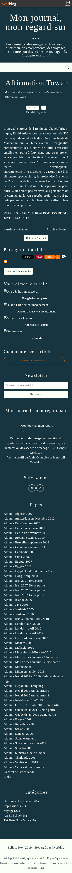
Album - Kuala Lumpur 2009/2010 (26, 619)
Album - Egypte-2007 (18, 561)
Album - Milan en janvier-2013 (24, 671)
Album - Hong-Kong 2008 (21, 576)
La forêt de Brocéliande (19, 772)
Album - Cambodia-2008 (20, 552)
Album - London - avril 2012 (22, 628)
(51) (15, 806)
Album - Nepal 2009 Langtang (23, 686)
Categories (52, 92)
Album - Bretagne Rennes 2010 (24, 537)
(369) (21, 801)
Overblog (58, 847)
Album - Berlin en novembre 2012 (26, 533)
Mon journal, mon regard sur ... (36, 26)
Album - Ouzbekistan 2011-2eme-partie (30, 710)
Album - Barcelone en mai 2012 (24, 528)
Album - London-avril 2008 (22, 623)
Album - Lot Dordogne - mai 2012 (26, 638)
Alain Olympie (38, 457)
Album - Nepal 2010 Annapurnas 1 (26, 690)
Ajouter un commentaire (34, 360)
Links (7, 776)
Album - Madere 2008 (18, 643)
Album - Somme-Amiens (20, 738)
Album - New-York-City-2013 (23, 700)
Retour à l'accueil (36, 238)
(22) (12, 810)
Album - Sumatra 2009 (18, 748)
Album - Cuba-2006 (17, 557)
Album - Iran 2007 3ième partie (24, 590)
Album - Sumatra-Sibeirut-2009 (24, 753)
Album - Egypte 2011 (18, 566)
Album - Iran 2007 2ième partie (24, 585)
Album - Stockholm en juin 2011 (25, 743)
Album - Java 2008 (16, 604)
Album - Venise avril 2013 (21, 762)
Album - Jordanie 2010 (19, 614)
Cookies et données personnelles (54, 863)
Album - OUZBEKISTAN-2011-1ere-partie (31, 705)
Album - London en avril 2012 (23, 633)
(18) (15, 815)
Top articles (60, 858)
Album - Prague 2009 (18, 719)
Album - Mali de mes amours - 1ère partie (31, 657)
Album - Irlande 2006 (18, 600)
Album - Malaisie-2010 (19, 647)
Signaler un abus (18, 863)
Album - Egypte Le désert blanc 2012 (28, 571)
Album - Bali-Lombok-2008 (22, 523)
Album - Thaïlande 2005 (20, 757)
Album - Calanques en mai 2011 (24, 547)
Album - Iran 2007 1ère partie (23, 580)
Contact (3, 863)
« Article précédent (16, 229)
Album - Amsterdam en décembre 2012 (29, 518)
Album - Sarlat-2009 (17, 729)
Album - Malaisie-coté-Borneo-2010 (28, 652)
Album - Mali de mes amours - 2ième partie (32, 662)
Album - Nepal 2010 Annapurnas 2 (26, 695)
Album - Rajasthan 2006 (19, 724)
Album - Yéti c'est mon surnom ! (25, 767)
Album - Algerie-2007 (18, 513)
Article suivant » (57, 229)
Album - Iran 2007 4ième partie (24, 595)
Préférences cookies (35, 868)
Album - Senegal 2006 (18, 733)
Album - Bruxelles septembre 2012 (26, 542)
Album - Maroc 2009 (17, 666)
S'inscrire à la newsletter (18, 271)
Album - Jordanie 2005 (19, 609)
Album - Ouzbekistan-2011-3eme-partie (30, 714)
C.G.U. (33, 863)
